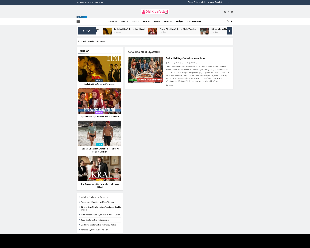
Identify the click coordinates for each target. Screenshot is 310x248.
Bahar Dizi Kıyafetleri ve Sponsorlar (95, 220)
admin (170, 63)
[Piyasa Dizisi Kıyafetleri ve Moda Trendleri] (141, 32)
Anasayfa (112, 21)
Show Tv (168, 21)
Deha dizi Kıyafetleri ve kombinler (94, 230)
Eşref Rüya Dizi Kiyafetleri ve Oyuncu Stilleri (98, 225)
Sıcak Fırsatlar (194, 21)
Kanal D (135, 21)
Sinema (157, 21)
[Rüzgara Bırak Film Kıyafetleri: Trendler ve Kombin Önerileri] (192, 32)
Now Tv (124, 21)
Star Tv (146, 21)
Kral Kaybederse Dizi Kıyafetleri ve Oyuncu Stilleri (100, 215)
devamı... (169, 85)
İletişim (179, 21)
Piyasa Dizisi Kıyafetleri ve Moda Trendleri (205, 2)
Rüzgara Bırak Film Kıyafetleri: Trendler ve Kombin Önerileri (226, 29)
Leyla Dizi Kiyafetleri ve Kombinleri (118, 29)
